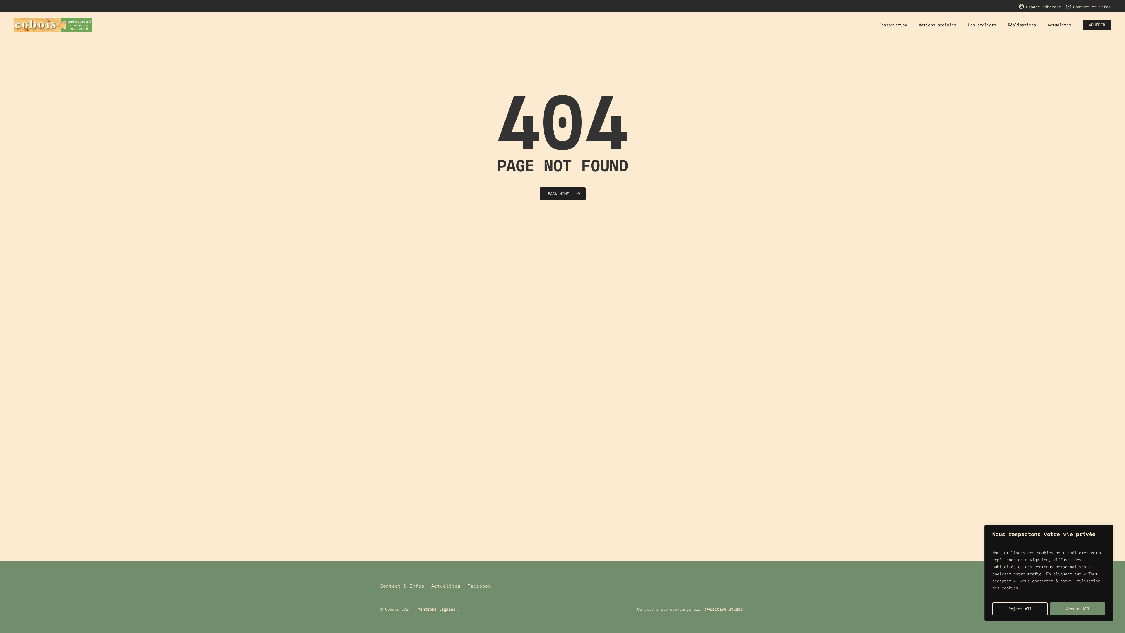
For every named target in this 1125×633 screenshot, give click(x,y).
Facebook (479, 586)
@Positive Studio (724, 609)
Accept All (1078, 608)
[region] (1048, 573)
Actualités (446, 586)
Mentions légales (436, 609)
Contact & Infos (402, 586)
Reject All (1020, 608)
